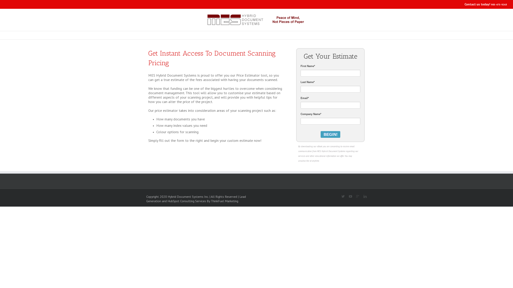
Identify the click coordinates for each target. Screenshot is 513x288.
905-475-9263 (499, 4)
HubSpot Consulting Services (187, 201)
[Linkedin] (363, 197)
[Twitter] (341, 197)
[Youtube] (348, 197)
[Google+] (356, 197)
